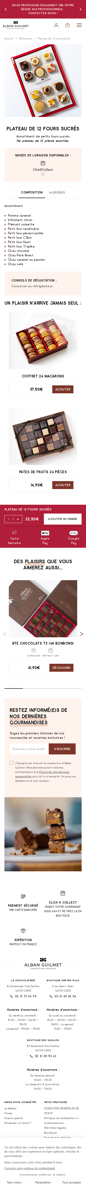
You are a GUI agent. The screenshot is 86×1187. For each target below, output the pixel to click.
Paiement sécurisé (23, 905)
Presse (8, 1113)
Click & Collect (63, 902)
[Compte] (56, 25)
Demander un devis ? (17, 1122)
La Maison (10, 1108)
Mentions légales (55, 1127)
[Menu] (79, 25)
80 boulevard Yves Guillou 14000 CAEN (43, 1048)
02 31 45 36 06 (65, 996)
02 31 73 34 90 (25, 996)
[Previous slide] (4, 634)
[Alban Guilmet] (16, 25)
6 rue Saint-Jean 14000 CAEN (63, 988)
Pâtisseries (25, 38)
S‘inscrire (62, 748)
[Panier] (67, 25)
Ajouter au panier (62, 519)
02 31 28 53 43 (45, 1056)
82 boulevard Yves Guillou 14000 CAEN (23, 988)
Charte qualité (13, 1118)
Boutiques (50, 1132)
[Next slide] (82, 634)
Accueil (8, 38)
